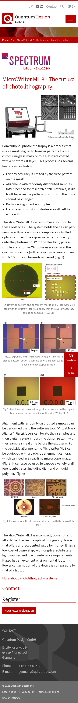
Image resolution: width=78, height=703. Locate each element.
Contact (51, 6)
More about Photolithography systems (29, 578)
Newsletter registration (19, 610)
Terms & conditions (48, 691)
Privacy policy (26, 691)
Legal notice (9, 691)
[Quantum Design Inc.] (31, 6)
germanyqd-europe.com (37, 671)
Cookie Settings (11, 698)
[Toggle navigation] (71, 19)
